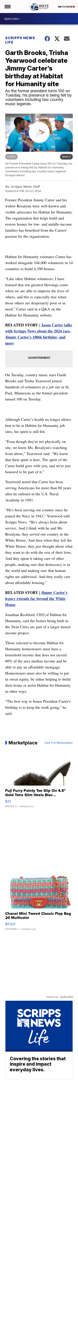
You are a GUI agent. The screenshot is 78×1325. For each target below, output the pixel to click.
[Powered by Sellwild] (66, 996)
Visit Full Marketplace (58, 742)
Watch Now (65, 6)
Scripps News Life (20, 40)
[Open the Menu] (7, 6)
